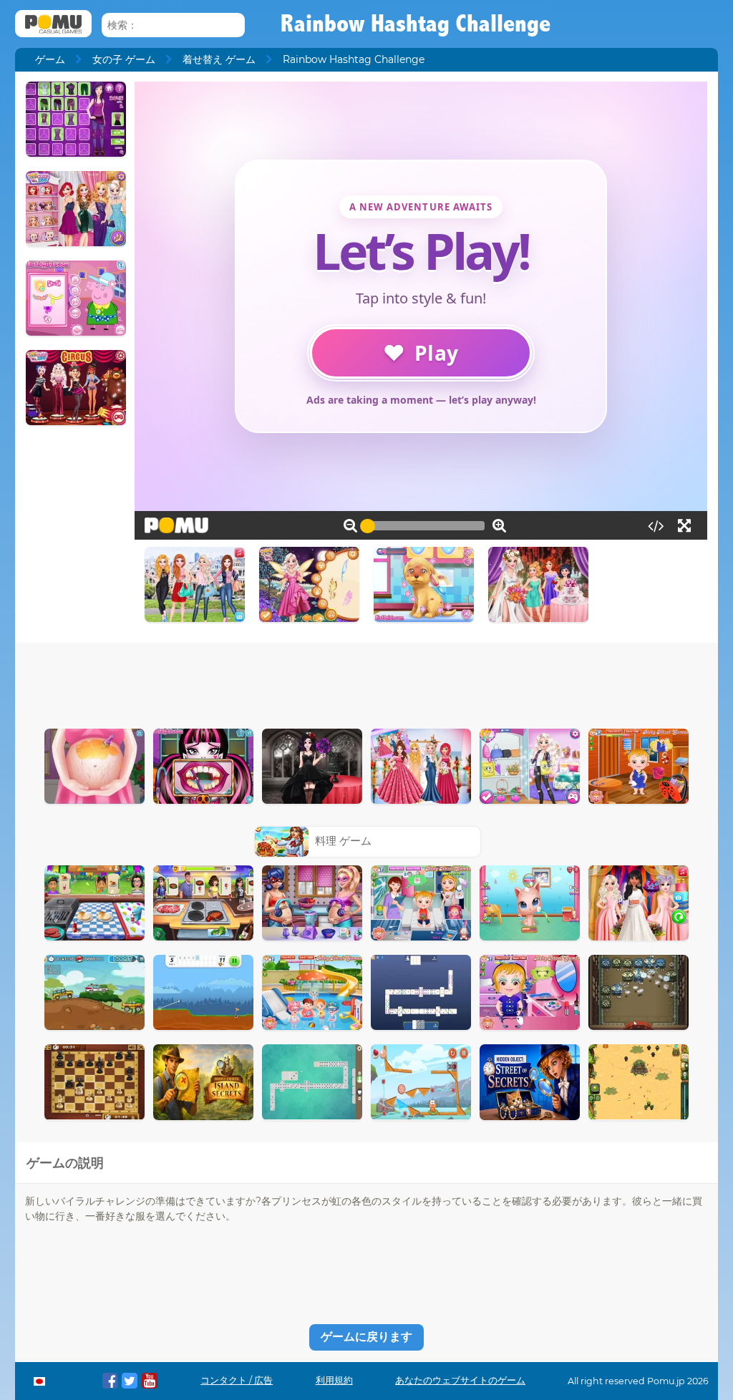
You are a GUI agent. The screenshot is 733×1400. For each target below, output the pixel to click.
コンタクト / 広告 (236, 1380)
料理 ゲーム (343, 840)
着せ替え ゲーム (219, 59)
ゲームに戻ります (366, 1336)
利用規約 (334, 1380)
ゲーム (50, 59)
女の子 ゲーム (123, 59)
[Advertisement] (366, 682)
